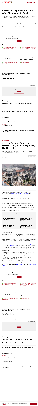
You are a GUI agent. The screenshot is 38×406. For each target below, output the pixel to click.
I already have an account (19, 93)
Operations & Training (6, 140)
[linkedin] (17, 23)
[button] (3, 2)
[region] (19, 83)
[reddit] (20, 23)
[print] (35, 23)
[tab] (5, 81)
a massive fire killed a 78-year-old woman (19, 193)
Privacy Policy (4, 404)
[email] (22, 23)
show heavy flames (13, 247)
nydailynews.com (19, 267)
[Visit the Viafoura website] (33, 85)
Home (3, 7)
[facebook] (15, 23)
